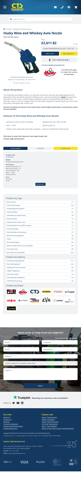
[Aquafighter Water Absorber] (57, 291)
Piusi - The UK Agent (49, 426)
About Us (6, 417)
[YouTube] (18, 403)
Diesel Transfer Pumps (50, 422)
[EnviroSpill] (69, 292)
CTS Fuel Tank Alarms (50, 424)
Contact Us (7, 420)
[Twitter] (13, 403)
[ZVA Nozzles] (46, 300)
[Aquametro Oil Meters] (34, 300)
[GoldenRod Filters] (46, 292)
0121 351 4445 (14, 451)
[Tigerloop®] (11, 308)
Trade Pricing (65, 148)
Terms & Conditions (10, 424)
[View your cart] (76, 7)
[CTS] (34, 292)
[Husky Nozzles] (23, 292)
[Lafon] (57, 300)
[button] (4, 7)
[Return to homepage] (17, 7)
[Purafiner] (69, 301)
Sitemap (6, 422)
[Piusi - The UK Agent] (11, 291)
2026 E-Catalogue (48, 420)
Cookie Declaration (10, 428)
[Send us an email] (55, 7)
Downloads (40, 148)
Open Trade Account (49, 417)
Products (9, 29)
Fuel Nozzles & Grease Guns (22, 29)
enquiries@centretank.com (16, 453)
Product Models (15, 148)
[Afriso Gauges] (23, 300)
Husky (63, 97)
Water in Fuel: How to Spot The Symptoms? (58, 428)
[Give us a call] (62, 7)
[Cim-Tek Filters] (11, 300)
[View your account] (69, 7)
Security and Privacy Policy (13, 426)
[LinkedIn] (22, 403)
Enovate (47, 433)
